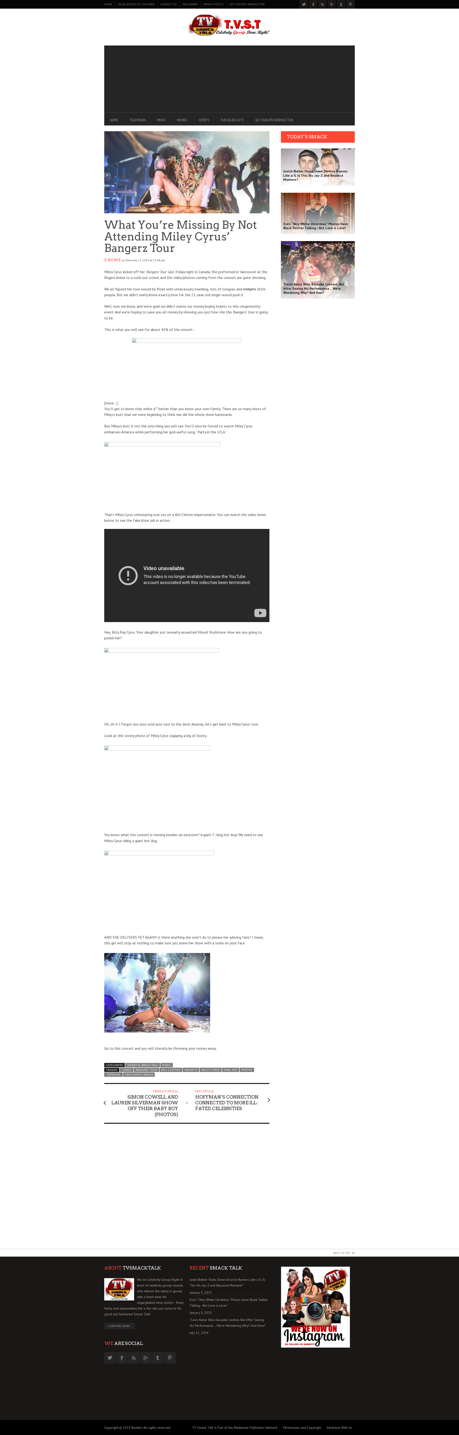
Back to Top (341, 1253)
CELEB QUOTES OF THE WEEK (136, 4)
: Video (126, 1070)
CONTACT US (168, 4)
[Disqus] (186, 1188)
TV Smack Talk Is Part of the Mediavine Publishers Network (234, 1427)
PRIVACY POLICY (213, 4)
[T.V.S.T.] (229, 26)
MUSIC (161, 120)
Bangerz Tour (146, 1070)
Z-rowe (112, 260)
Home (108, 4)
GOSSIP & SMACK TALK (142, 1065)
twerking (113, 1074)
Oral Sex (230, 1070)
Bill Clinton (170, 1070)
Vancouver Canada (139, 1074)
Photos (246, 1070)
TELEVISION (138, 120)
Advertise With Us (339, 1427)
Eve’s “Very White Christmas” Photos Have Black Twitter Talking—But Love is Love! (229, 1303)
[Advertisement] (229, 79)
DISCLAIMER (189, 4)
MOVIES (182, 120)
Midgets (191, 1070)
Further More (119, 1326)
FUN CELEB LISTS (232, 120)
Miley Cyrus (211, 1070)
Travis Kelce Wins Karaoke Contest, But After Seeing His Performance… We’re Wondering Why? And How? (228, 1323)
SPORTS (204, 120)
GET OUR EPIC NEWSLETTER (247, 4)
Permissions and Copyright (302, 1427)
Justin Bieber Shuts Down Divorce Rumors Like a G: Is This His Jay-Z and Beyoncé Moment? (227, 1282)
